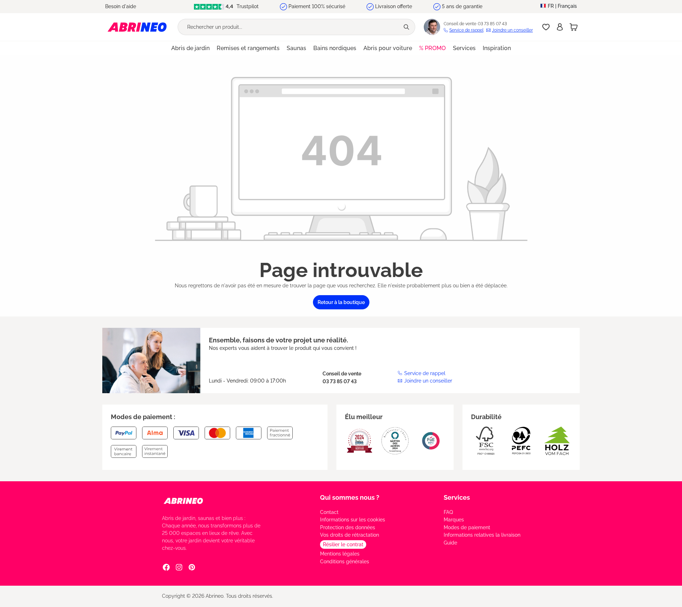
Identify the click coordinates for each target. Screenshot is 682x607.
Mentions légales (339, 554)
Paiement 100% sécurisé (316, 6)
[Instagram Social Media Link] (179, 567)
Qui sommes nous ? (349, 497)
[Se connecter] (559, 27)
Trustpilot (247, 6)
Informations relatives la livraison (482, 535)
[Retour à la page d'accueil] (137, 27)
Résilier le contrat (343, 544)
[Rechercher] (407, 27)
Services (457, 497)
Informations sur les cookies (352, 519)
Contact (329, 512)
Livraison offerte (393, 6)
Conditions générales (344, 561)
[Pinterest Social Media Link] (192, 567)
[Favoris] (546, 27)
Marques (454, 519)
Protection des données (347, 527)
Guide (450, 543)
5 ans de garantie (462, 6)
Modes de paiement (467, 527)
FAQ (448, 512)
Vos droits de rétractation (349, 535)
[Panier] (573, 27)
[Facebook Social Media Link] (166, 567)
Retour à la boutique (341, 302)
